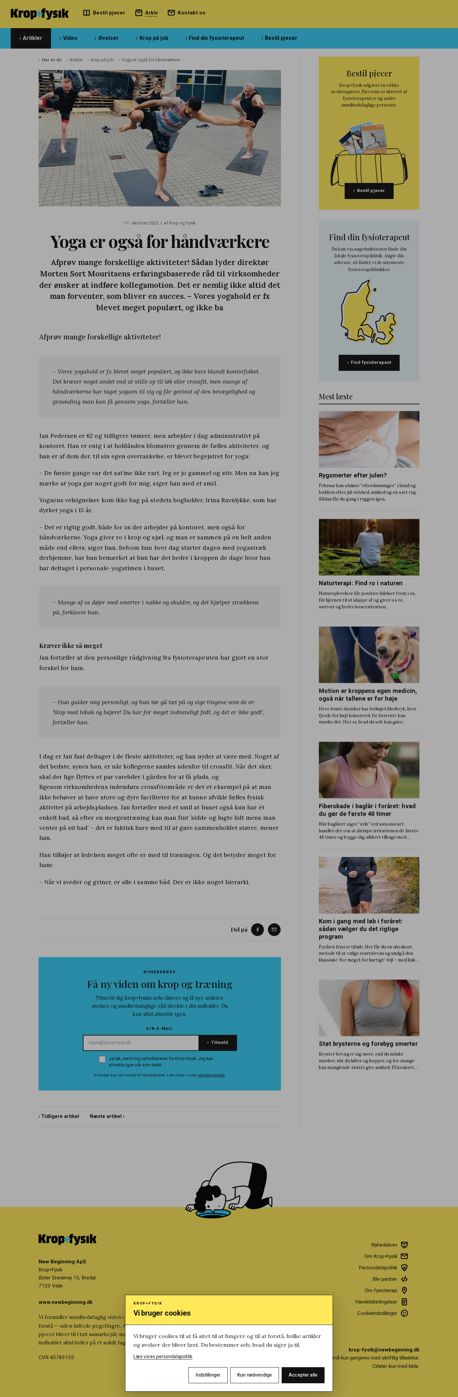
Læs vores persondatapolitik (162, 1356)
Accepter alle (303, 1375)
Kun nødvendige (254, 1375)
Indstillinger (208, 1375)
